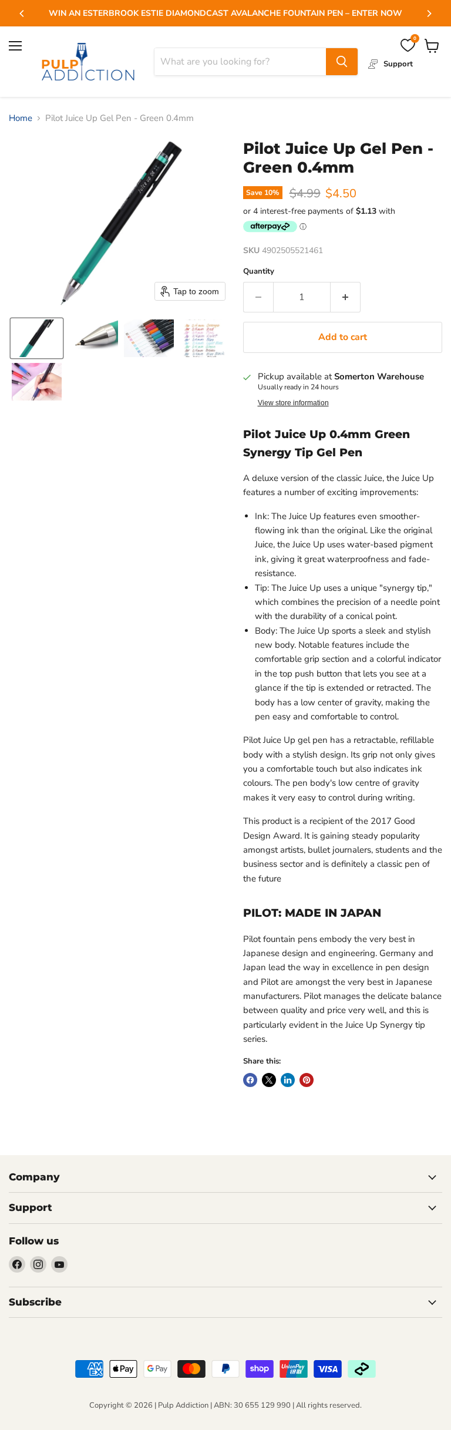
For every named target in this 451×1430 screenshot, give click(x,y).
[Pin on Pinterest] (306, 1080)
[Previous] (22, 13)
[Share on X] (269, 1080)
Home (20, 118)
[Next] (429, 13)
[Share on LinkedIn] (288, 1080)
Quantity (258, 271)
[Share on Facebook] (250, 1080)
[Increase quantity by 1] (346, 297)
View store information (293, 403)
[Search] (342, 61)
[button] (37, 338)
